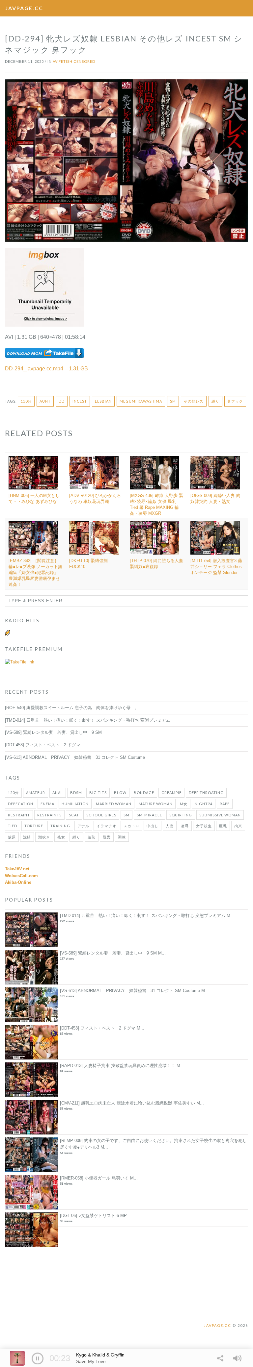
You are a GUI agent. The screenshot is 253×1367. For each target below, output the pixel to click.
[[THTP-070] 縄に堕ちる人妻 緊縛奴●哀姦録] (157, 537)
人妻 (170, 826)
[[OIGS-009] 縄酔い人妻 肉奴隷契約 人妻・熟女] (217, 472)
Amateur (35, 792)
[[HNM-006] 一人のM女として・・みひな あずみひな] (36, 472)
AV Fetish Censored (74, 61)
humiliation (75, 804)
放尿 (12, 837)
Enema (47, 804)
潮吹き (44, 837)
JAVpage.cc (24, 8)
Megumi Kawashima (141, 401)
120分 (13, 792)
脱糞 (107, 837)
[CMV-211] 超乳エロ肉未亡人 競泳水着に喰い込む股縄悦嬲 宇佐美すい (127, 1103)
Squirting (180, 815)
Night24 (203, 804)
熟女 (61, 837)
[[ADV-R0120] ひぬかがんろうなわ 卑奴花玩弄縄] (96, 472)
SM (173, 401)
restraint (19, 815)
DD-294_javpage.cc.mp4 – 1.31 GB (46, 368)
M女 (183, 804)
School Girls (101, 815)
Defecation (20, 804)
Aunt (45, 401)
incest (79, 401)
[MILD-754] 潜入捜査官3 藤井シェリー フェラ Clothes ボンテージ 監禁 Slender (216, 566)
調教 (122, 837)
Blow (120, 792)
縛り (215, 401)
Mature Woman (156, 804)
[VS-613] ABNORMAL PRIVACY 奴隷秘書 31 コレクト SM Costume (75, 757)
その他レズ (194, 401)
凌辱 (185, 826)
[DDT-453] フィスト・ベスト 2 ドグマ (42, 744)
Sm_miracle (149, 815)
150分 (26, 401)
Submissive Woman (220, 815)
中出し (152, 826)
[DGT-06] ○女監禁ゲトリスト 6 (89, 1215)
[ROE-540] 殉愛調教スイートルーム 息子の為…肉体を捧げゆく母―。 (72, 707)
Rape (225, 804)
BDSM (76, 792)
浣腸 (27, 837)
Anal (57, 792)
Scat (74, 815)
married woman (113, 804)
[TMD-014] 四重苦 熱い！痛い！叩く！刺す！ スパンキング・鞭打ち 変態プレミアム (87, 720)
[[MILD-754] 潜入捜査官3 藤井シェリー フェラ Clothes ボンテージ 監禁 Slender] (217, 537)
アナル (83, 826)
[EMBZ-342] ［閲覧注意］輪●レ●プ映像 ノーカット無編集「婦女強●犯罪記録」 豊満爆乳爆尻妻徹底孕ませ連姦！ (35, 572)
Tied (12, 826)
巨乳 (223, 826)
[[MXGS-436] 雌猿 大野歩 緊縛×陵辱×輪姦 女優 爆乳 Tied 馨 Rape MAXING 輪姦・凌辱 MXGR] (157, 472)
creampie (171, 792)
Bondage (144, 792)
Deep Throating (206, 792)
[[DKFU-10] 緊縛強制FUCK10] (96, 537)
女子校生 (204, 826)
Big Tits (98, 792)
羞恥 (92, 837)
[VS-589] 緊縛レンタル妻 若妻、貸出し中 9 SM (53, 732)
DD (62, 401)
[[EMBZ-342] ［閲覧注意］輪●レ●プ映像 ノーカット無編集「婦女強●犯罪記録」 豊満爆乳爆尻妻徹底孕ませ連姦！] (36, 537)
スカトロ (131, 826)
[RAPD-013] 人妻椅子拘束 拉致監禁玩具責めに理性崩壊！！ (117, 1065)
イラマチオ (106, 826)
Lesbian (103, 401)
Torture (33, 826)
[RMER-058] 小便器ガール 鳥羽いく (94, 1178)
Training (60, 826)
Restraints (49, 815)
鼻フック (235, 401)
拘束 (238, 826)
